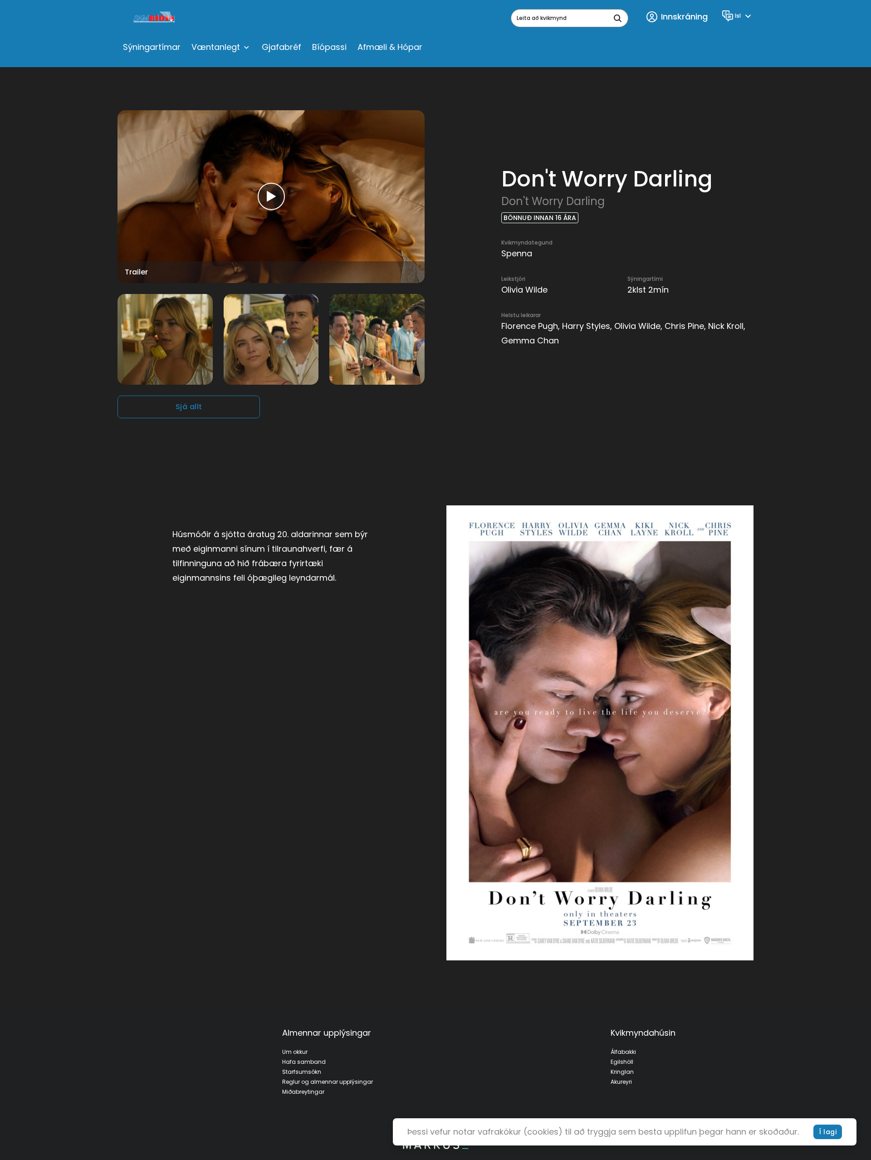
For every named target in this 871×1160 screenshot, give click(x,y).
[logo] (154, 18)
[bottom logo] (435, 1146)
